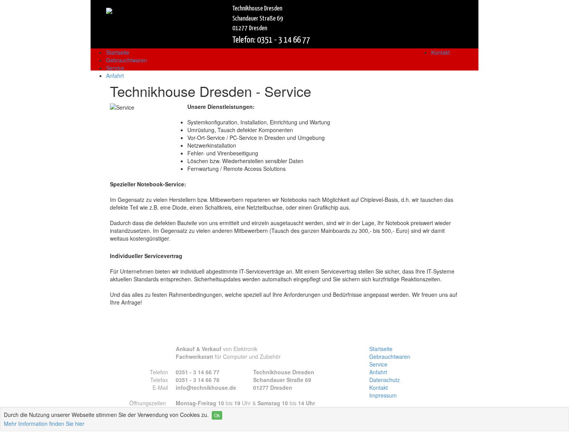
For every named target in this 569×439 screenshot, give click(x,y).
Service (115, 68)
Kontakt (440, 52)
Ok (217, 415)
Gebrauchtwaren (126, 60)
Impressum (383, 395)
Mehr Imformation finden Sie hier (44, 423)
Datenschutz (384, 380)
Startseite (117, 52)
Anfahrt (115, 75)
